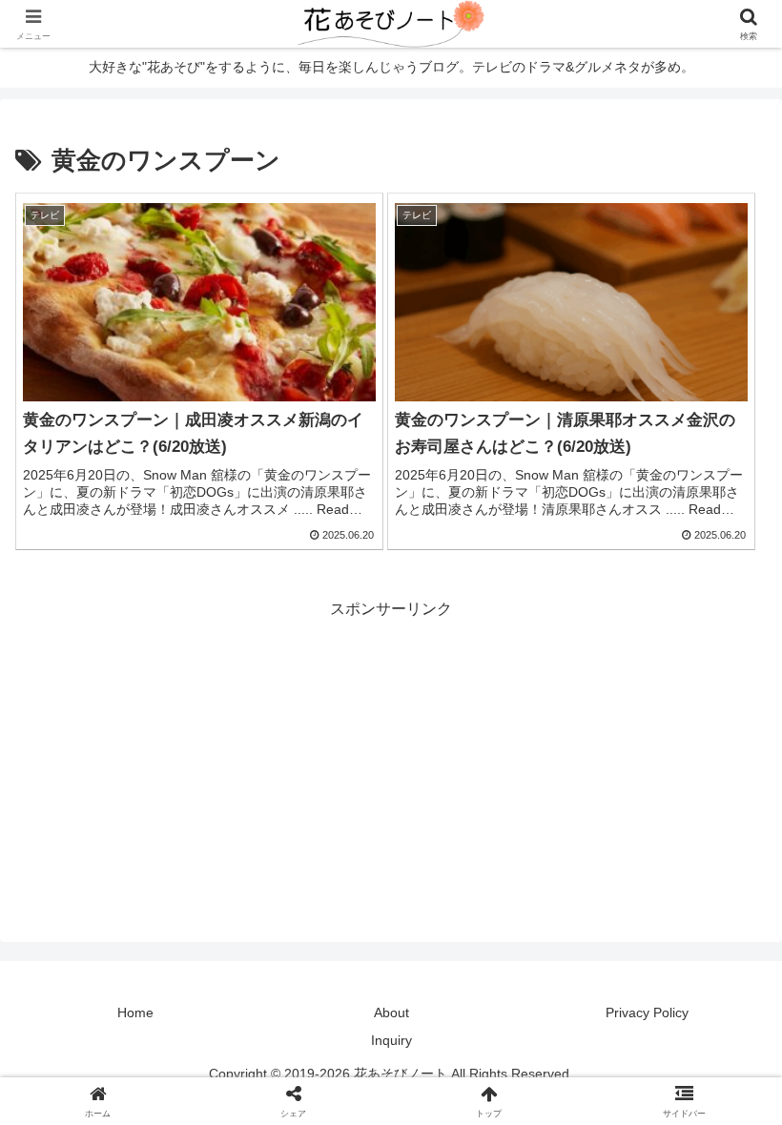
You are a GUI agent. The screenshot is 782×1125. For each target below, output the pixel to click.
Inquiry (391, 1040)
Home (135, 1012)
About (391, 1012)
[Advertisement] (391, 757)
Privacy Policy (647, 1012)
